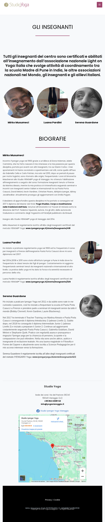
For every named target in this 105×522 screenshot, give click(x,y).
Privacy (48, 500)
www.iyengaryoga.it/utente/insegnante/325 (48, 282)
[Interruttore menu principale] (99, 4)
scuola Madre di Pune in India (35, 70)
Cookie (56, 500)
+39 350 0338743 (52, 401)
